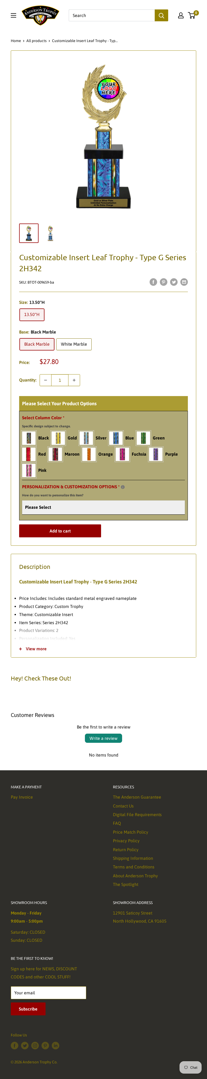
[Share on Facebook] (153, 282)
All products (36, 41)
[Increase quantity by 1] (74, 380)
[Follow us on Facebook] (14, 1045)
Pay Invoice (22, 797)
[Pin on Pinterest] (163, 282)
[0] (191, 15)
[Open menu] (13, 15)
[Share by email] (184, 282)
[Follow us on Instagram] (35, 1045)
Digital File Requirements (137, 814)
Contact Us (123, 805)
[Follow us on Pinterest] (45, 1045)
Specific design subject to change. (46, 426)
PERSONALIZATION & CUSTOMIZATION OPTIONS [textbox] (77, 490)
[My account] (181, 15)
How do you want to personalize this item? (52, 495)
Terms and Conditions (133, 866)
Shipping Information (133, 858)
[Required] (123, 487)
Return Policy (126, 849)
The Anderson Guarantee (137, 797)
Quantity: (27, 379)
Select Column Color (46, 421)
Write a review (103, 738)
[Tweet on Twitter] (174, 282)
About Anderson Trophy (135, 875)
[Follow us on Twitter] (25, 1045)
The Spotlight (125, 884)
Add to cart (60, 530)
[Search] (161, 15)
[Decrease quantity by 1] (45, 380)
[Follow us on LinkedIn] (55, 1045)
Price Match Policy (130, 832)
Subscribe (28, 1008)
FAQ (117, 823)
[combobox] (112, 15)
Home (16, 41)
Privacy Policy (126, 840)
